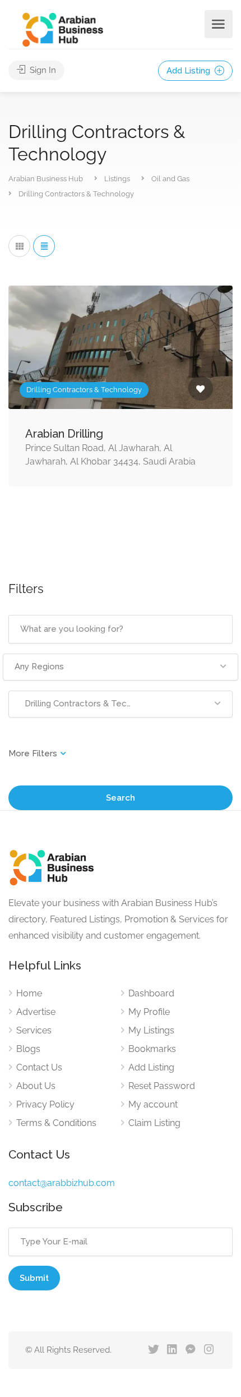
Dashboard (151, 993)
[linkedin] (172, 1350)
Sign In (41, 70)
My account (153, 1104)
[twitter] (153, 1350)
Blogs (28, 1049)
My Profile (149, 1012)
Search (120, 798)
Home (29, 993)
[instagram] (209, 1350)
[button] (120, 667)
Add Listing (189, 71)
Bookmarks (152, 1049)
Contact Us (39, 1067)
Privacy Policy (45, 1104)
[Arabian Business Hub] (62, 29)
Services (34, 1030)
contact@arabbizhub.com (61, 1183)
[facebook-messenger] (190, 1350)
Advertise (35, 1012)
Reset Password (161, 1086)
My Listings (151, 1030)
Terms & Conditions (56, 1123)
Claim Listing (154, 1123)
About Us (35, 1086)
